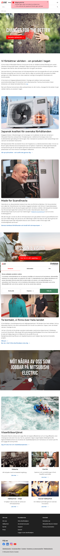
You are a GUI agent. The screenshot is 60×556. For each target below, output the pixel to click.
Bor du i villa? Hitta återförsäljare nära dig (14, 343)
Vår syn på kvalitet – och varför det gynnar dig (16, 152)
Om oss (4, 521)
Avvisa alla (11, 291)
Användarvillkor (16, 548)
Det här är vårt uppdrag (29, 258)
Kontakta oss (46, 521)
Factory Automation (48, 526)
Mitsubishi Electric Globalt (50, 524)
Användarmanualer (23, 524)
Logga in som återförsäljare (26, 532)
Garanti (20, 529)
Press (4, 529)
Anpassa (29, 291)
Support (20, 526)
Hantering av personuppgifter (35, 548)
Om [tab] (50, 268)
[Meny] (57, 2)
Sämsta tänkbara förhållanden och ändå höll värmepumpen (20, 225)
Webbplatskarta (48, 548)
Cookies (24, 548)
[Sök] (57, 7)
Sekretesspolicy (6, 548)
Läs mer (13, 475)
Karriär (4, 526)
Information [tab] (30, 268)
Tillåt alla (49, 291)
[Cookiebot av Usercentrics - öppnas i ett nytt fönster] (51, 264)
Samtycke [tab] (10, 268)
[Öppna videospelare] (30, 380)
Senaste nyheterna (15, 37)
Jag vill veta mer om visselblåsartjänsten (14, 444)
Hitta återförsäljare (23, 521)
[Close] (47, 2)
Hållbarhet (5, 524)
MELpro (3, 341)
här (27, 84)
